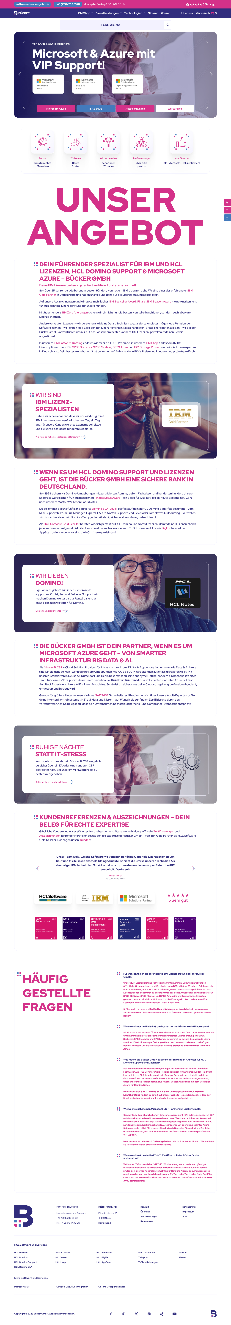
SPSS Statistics (82, 347)
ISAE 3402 (101, 695)
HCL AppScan (103, 1262)
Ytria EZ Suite (62, 1252)
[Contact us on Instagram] (124, 1313)
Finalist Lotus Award (107, 497)
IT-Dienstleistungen (148, 1262)
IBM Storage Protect (147, 347)
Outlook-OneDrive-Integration (72, 1286)
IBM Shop (95, 108)
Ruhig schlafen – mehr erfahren (51, 782)
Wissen (165, 13)
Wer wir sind (56, 108)
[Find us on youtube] (174, 1313)
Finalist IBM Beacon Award (154, 301)
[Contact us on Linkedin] (149, 1313)
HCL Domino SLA (23, 1267)
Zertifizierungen (164, 831)
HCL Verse (60, 1257)
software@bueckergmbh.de (32, 4)
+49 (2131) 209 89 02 (67, 4)
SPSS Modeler (102, 347)
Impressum (188, 1211)
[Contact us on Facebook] (111, 1313)
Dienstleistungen (135, 108)
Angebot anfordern (174, 108)
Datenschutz (188, 1206)
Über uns (187, 13)
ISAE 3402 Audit (146, 1252)
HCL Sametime (104, 1252)
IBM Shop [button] (84, 13)
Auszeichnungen (49, 835)
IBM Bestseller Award (122, 301)
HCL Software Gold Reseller (62, 524)
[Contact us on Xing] (162, 1313)
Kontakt (144, 1206)
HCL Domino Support (25, 1262)
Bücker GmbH (41, 1313)
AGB (184, 1216)
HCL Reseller (21, 1252)
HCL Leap (60, 1262)
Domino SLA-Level (104, 508)
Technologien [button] (133, 13)
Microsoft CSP (53, 667)
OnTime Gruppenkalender (111, 1286)
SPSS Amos (120, 347)
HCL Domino (21, 1257)
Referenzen (146, 1221)
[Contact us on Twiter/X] (136, 1313)
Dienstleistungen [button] (107, 13)
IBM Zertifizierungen (75, 312)
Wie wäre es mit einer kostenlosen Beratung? (58, 436)
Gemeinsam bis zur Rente (48, 610)
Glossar (153, 13)
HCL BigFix (102, 1257)
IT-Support (143, 1257)
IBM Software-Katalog (68, 343)
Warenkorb (206, 13)
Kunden (85, 840)
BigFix (166, 528)
